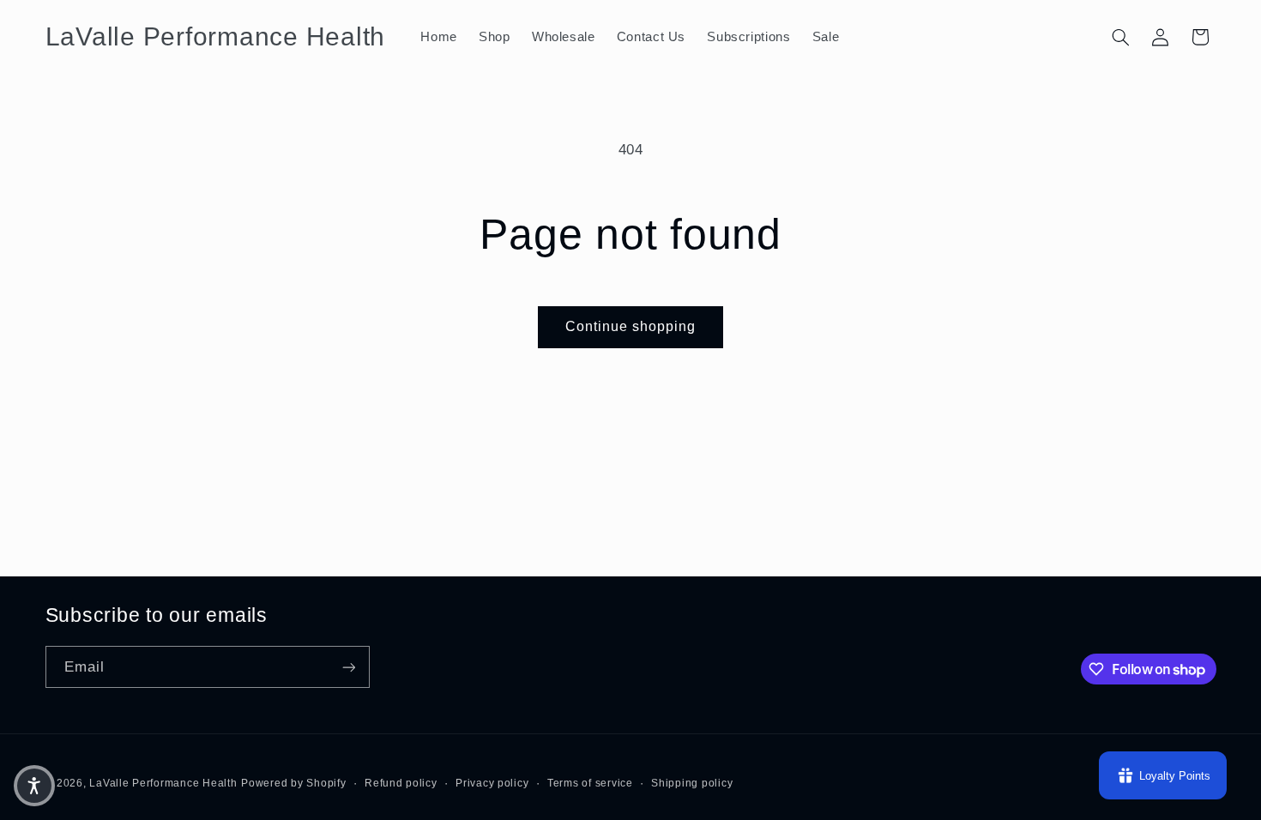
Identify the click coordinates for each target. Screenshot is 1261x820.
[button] (1120, 37)
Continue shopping (631, 326)
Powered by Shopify (293, 783)
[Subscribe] (348, 667)
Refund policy (401, 783)
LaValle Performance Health (163, 783)
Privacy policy (492, 783)
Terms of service (590, 783)
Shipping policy (692, 783)
